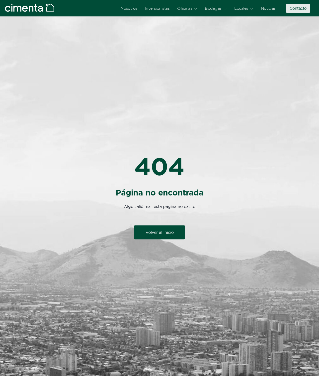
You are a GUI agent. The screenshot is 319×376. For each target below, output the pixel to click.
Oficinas (184, 8)
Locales (241, 8)
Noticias (268, 8)
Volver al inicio (160, 232)
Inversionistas (157, 8)
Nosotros (129, 8)
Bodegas (213, 8)
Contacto (298, 8)
